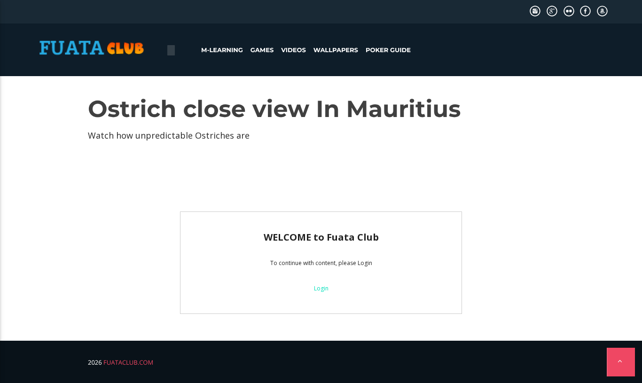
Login (321, 288)
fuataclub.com (128, 362)
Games (262, 50)
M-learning (222, 50)
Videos (293, 50)
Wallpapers (335, 50)
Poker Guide (388, 50)
